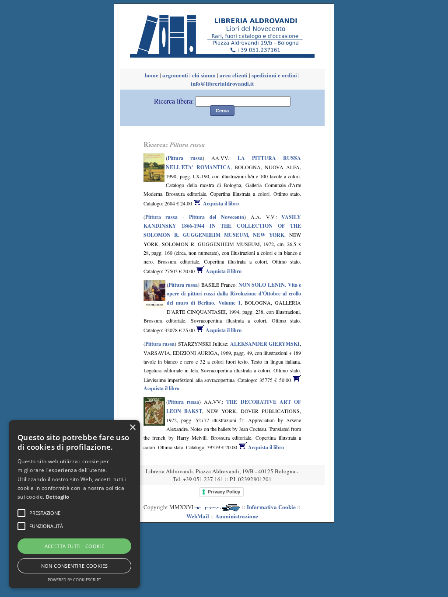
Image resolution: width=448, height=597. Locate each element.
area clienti (234, 75)
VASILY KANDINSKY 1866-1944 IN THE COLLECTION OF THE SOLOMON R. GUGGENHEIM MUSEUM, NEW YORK (222, 226)
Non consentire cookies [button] (74, 565)
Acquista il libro (220, 203)
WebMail (197, 516)
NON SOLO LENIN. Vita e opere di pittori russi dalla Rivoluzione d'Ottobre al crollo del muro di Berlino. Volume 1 (234, 293)
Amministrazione (236, 516)
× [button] (132, 427)
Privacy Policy (224, 492)
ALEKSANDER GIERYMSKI (265, 343)
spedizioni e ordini (274, 75)
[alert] (74, 504)
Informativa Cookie (271, 507)
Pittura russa (185, 158)
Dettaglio (58, 496)
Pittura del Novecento (216, 217)
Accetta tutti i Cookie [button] (75, 546)
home (151, 75)
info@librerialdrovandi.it (222, 83)
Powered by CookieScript (74, 580)
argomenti (175, 75)
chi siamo (204, 75)
